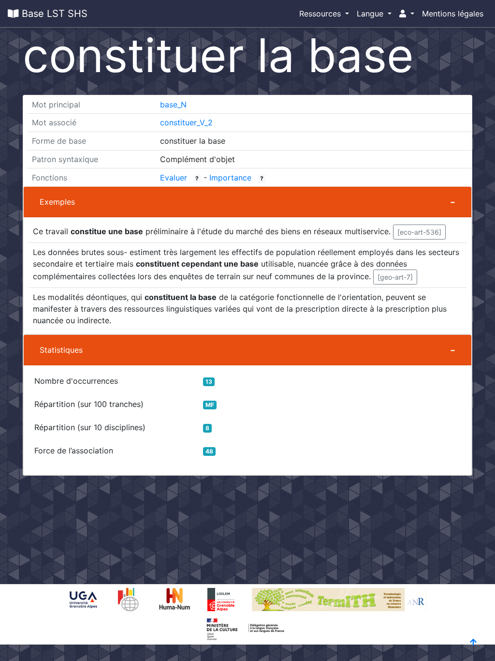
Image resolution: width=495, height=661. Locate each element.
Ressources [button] (321, 13)
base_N (173, 104)
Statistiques (61, 350)
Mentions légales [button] (452, 13)
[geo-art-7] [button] (395, 277)
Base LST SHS (53, 13)
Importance (230, 177)
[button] (406, 13)
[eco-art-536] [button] (419, 232)
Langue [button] (371, 13)
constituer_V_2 (186, 122)
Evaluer (173, 177)
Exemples (57, 202)
